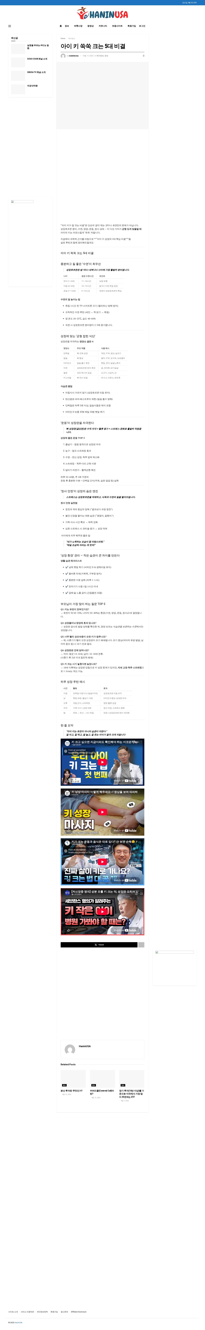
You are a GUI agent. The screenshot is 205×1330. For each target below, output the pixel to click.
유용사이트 (117, 26)
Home (63, 38)
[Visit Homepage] (102, 13)
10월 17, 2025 (87, 56)
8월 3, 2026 (124, 1101)
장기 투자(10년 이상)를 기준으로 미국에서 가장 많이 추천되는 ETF (131, 1093)
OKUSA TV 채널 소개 (36, 72)
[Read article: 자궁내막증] (18, 89)
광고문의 (64, 1312)
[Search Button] (196, 26)
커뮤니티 (103, 26)
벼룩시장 (78, 26)
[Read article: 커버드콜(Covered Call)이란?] (102, 1079)
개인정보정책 (42, 1312)
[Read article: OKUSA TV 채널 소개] (18, 76)
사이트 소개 (13, 1312)
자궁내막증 (32, 85)
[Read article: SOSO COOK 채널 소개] (18, 62)
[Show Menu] (9, 26)
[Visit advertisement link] (102, 175)
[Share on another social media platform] (141, 944)
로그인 (142, 26)
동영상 (90, 26)
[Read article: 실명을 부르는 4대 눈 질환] (18, 49)
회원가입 (132, 26)
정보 (67, 26)
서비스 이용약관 (27, 1312)
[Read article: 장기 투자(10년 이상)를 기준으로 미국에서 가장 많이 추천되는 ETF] (131, 1079)
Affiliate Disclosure (78, 1312)
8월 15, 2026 (66, 1094)
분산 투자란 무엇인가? (71, 1090)
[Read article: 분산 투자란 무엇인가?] (73, 1079)
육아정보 (71, 38)
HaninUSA (74, 56)
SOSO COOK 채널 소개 (37, 59)
